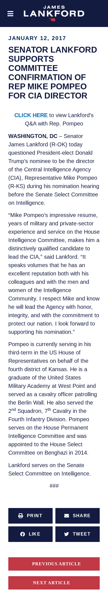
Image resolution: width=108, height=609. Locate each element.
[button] (10, 13)
